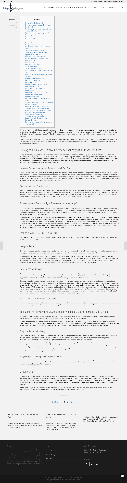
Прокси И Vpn (30, 120)
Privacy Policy (50, 455)
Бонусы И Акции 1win (32, 65)
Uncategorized (13, 25)
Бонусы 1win (29, 43)
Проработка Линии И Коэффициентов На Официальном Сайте (37, 98)
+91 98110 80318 (95, 453)
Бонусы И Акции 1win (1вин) (35, 57)
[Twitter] (4, 1)
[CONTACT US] (118, 7)
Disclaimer (48, 459)
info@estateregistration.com (114, 1)
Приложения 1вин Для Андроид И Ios (38, 33)
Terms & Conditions (52, 451)
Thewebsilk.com (74, 480)
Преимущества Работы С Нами (36, 92)
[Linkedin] (11, 1)
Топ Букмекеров (31, 67)
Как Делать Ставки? (32, 45)
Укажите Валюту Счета (33, 68)
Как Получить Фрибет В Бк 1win (36, 78)
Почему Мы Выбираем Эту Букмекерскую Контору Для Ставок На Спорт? (38, 25)
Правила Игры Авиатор (33, 94)
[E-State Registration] (45, 7)
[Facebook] (8, 1)
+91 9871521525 (97, 1)
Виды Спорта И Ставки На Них (36, 118)
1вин (78, 237)
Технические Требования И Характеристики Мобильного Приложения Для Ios (36, 53)
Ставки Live (29, 63)
